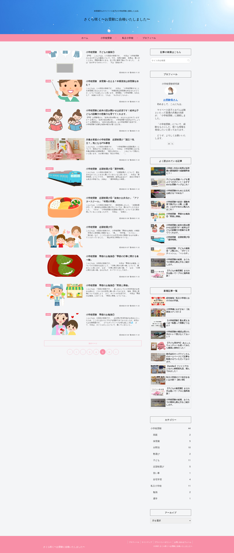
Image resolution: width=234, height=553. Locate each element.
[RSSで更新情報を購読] (172, 143)
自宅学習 (172, 479)
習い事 (172, 472)
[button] (188, 60)
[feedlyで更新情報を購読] (168, 143)
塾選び (172, 453)
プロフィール (134, 542)
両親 (172, 434)
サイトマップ (147, 542)
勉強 (172, 492)
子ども (172, 460)
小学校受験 (171, 428)
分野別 (172, 447)
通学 (172, 498)
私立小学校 (171, 485)
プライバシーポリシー (163, 542)
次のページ (93, 343)
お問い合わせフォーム (182, 542)
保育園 (172, 441)
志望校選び (172, 466)
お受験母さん (170, 99)
